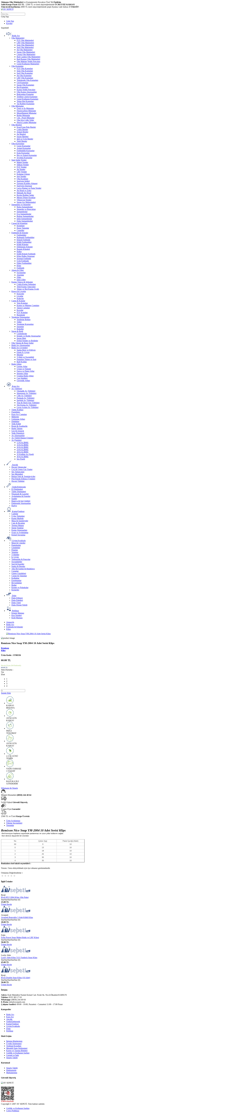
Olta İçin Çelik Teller (25, 120)
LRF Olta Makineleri (25, 43)
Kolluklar (15, 578)
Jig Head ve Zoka (24, 190)
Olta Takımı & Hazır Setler (22, 343)
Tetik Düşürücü (17, 433)
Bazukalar (21, 315)
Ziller (19, 277)
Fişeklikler (15, 412)
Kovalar (20, 310)
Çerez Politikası (12, 1111)
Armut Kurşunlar (24, 148)
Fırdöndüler (21, 235)
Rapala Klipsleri (23, 249)
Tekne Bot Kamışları (25, 101)
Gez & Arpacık (17, 431)
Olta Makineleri (17, 38)
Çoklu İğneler (22, 129)
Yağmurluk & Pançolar (20, 559)
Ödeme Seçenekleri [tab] (14, 823)
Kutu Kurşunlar (23, 153)
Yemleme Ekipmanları (20, 317)
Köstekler (21, 226)
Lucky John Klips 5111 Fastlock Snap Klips (19, 957)
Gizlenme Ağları (18, 419)
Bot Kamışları (22, 87)
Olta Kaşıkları (22, 179)
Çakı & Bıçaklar (18, 523)
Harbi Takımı (16, 428)
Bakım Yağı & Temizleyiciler (23, 476)
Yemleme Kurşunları (25, 324)
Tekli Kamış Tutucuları (26, 287)
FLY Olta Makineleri (25, 40)
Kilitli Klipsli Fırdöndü (26, 254)
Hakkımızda (11, 1070)
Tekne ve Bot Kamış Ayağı (28, 289)
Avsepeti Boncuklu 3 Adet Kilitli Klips (17, 917)
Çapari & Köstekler (19, 223)
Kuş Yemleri (16, 615)
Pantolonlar (16, 545)
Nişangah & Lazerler (20, 494)
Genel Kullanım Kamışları (27, 99)
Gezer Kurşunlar (23, 146)
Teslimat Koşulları (13, 1046)
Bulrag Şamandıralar (25, 216)
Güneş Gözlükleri (18, 573)
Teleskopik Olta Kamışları (27, 80)
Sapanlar (20, 326)
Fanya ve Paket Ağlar (25, 371)
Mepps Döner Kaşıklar (26, 197)
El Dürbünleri (17, 489)
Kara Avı (10, 1017)
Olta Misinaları (17, 106)
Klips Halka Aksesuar (26, 256)
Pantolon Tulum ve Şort (26, 359)
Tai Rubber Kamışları (25, 104)
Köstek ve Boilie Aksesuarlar (29, 336)
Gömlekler (15, 548)
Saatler (14, 499)
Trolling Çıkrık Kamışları (27, 97)
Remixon (5, 648)
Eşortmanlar (16, 580)
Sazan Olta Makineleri (26, 52)
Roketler (20, 329)
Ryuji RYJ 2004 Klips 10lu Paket (15, 897)
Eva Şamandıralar (24, 214)
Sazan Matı (21, 338)
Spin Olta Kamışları (25, 71)
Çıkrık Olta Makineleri (26, 54)
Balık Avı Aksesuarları (20, 345)
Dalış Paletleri (17, 600)
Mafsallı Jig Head (24, 193)
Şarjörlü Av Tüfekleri (25, 400)
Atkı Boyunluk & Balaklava (23, 569)
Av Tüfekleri (16, 388)
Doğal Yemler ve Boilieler (27, 341)
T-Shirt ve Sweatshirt (25, 357)
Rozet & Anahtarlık (19, 426)
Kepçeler (20, 294)
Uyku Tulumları (18, 516)
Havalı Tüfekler (17, 481)
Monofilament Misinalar (26, 113)
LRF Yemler (22, 172)
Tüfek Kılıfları (17, 410)
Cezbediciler (22, 333)
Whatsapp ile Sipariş (9, 788)
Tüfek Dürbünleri (18, 491)
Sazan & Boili (17, 331)
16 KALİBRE (23, 445)
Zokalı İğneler (22, 132)
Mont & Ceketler (18, 543)
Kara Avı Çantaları (19, 414)
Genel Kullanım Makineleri (28, 64)
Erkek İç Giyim (23, 352)
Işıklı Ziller (21, 280)
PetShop (9, 1031)
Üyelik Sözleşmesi (13, 1043)
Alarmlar (20, 275)
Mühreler (15, 417)
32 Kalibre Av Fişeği (25, 454)
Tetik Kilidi (16, 424)
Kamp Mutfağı (17, 518)
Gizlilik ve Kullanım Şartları (17, 1053)
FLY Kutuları (22, 312)
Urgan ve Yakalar (24, 369)
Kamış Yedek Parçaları (26, 89)
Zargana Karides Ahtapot (27, 183)
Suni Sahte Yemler (19, 160)
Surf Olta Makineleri (25, 47)
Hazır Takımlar (23, 228)
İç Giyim (15, 557)
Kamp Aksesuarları (19, 530)
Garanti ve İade (12, 1055)
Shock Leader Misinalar (26, 122)
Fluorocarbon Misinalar (26, 111)
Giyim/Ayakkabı (13, 1026)
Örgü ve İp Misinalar (25, 108)
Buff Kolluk (22, 362)
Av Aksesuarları (18, 435)
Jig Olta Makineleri (24, 50)
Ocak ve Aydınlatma (19, 532)
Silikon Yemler (23, 165)
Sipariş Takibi (12, 1058)
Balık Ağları (16, 364)
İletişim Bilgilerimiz (14, 1041)
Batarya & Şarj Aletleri (20, 501)
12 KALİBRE (23, 442)
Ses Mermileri (17, 474)
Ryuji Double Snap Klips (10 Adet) (15, 977)
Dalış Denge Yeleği (19, 605)
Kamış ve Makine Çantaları (28, 305)
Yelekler (14, 552)
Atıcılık (9, 1019)
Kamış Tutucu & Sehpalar (22, 282)
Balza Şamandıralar (25, 207)
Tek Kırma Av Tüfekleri (26, 405)
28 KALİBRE (23, 452)
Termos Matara (17, 525)
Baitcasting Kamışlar (25, 94)
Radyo (14, 506)
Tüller (19, 322)
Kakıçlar (20, 298)
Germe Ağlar (22, 366)
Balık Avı (10, 624)
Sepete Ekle (6, 693)
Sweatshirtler (16, 562)
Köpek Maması (17, 613)
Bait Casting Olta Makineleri (28, 57)
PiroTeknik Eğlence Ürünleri (23, 479)
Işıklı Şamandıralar (24, 219)
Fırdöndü (20, 268)
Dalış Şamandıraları (25, 221)
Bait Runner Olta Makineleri (28, 59)
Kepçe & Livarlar (18, 291)
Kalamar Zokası (23, 174)
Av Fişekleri (16, 440)
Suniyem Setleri (23, 181)
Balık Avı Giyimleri (19, 348)
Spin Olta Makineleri (25, 45)
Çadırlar (14, 514)
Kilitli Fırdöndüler (24, 242)
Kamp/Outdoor (12, 1024)
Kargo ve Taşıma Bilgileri (16, 1050)
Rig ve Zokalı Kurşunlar (27, 155)
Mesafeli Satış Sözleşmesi (16, 1048)
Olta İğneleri (16, 125)
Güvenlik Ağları (23, 380)
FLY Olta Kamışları (25, 68)
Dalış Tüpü (16, 603)
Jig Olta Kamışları (24, 75)
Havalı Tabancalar (18, 467)
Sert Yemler (21, 176)
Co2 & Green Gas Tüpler (21, 469)
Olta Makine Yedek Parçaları (28, 61)
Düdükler (15, 421)
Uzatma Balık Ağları (25, 376)
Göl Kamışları (22, 82)
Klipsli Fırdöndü (23, 240)
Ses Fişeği (21, 459)
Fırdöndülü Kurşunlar (26, 150)
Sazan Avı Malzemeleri (26, 202)
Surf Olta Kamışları (25, 73)
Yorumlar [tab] (10, 825)
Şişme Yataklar (17, 528)
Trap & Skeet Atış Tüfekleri (28, 403)
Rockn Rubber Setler (25, 195)
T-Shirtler (15, 555)
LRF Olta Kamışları (25, 78)
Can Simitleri (22, 378)
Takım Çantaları (23, 308)
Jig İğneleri (21, 134)
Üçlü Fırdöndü (23, 261)
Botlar (14, 585)
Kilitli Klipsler (22, 244)
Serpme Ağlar (22, 373)
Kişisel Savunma (18, 535)
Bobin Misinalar (23, 115)
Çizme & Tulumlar (19, 576)
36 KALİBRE (23, 457)
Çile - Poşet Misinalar (25, 118)
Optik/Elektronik (13, 1021)
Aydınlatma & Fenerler (20, 496)
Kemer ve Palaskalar (19, 587)
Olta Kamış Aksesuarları (27, 92)
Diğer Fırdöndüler (24, 263)
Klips (19, 265)
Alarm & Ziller (17, 270)
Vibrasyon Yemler (24, 200)
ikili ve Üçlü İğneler (25, 139)
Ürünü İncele (6, 904)
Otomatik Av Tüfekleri (26, 391)
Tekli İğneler (22, 141)
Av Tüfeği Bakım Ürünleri (22, 438)
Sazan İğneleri (22, 136)
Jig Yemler (21, 169)
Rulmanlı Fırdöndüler (25, 237)
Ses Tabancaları (17, 472)
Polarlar (14, 550)
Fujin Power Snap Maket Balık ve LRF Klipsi (20, 937)
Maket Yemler (22, 162)
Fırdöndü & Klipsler (19, 233)
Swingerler (21, 272)
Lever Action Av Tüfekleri (27, 407)
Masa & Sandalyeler (19, 521)
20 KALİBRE (23, 447)
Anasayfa (10, 622)
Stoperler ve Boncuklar (26, 209)
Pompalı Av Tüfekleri (25, 398)
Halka (19, 251)
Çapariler (20, 230)
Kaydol (9, 23)
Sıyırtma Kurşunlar (24, 158)
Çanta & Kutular (18, 301)
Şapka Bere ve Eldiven (26, 350)
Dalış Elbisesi (17, 598)
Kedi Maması (17, 618)
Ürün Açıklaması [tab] (13, 821)
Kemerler (15, 590)
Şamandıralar (22, 211)
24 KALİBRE (23, 449)
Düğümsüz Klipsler (25, 247)
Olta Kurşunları (17, 143)
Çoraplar (15, 571)
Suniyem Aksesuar (24, 186)
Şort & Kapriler (17, 564)
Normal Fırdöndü (24, 258)
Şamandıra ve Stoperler (21, 204)
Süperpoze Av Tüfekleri (26, 393)
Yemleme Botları (23, 319)
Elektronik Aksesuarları (21, 503)
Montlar (20, 355)
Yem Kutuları (22, 303)
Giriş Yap (10, 21)
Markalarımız (11, 1073)
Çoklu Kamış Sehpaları (26, 284)
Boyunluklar (16, 583)
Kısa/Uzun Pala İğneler (26, 127)
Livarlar (20, 296)
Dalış (8, 1028)
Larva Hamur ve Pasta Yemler (29, 188)
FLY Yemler (22, 167)
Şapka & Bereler (18, 566)
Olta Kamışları (17, 66)
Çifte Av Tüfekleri (24, 396)
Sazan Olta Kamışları (25, 85)
